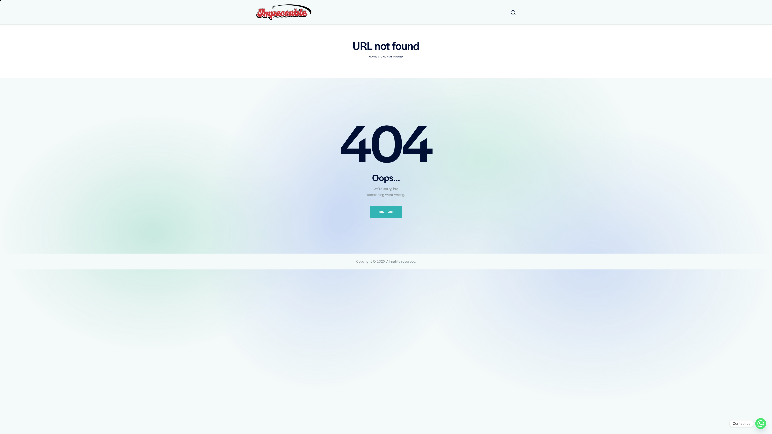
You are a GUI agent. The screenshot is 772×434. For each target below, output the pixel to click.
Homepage (386, 212)
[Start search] (513, 12)
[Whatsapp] (760, 423)
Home (373, 56)
